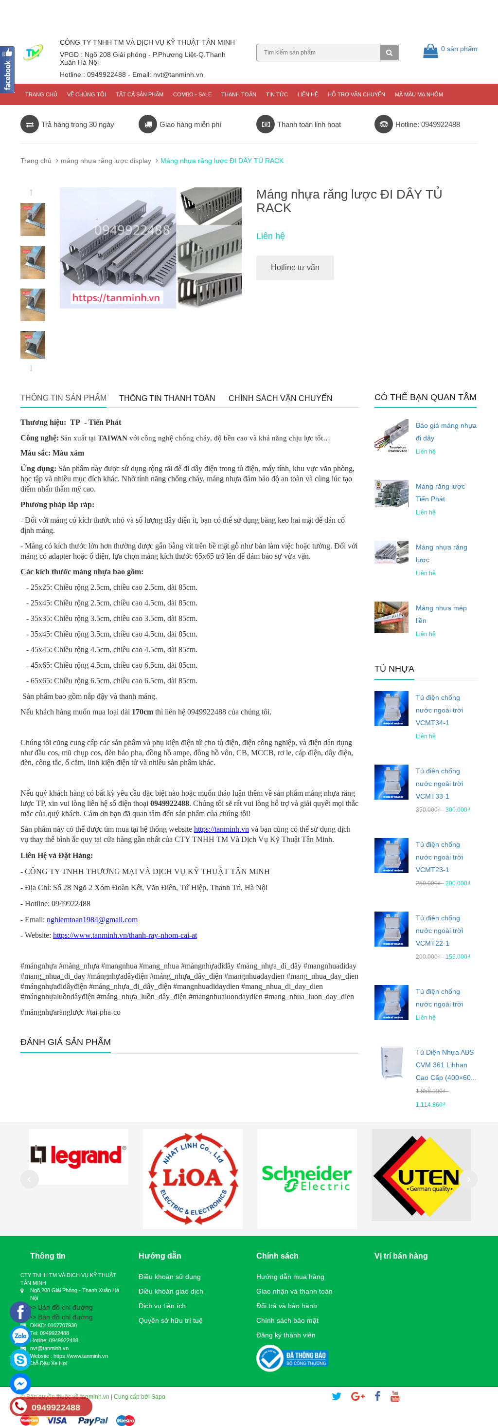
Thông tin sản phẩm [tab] (63, 398)
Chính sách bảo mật (287, 1320)
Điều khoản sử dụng (170, 1276)
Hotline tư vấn (295, 267)
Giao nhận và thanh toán (294, 1291)
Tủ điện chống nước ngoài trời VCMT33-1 (439, 783)
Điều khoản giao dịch (171, 1291)
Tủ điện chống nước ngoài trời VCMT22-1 (439, 930)
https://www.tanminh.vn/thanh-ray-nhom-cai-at (125, 935)
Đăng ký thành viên (286, 1335)
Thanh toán (238, 94)
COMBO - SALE (192, 94)
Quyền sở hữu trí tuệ (171, 1320)
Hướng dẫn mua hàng (290, 1276)
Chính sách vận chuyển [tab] (281, 398)
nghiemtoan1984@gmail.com (92, 919)
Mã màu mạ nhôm (419, 94)
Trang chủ (41, 94)
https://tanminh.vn (221, 829)
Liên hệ (308, 94)
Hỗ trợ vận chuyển (356, 94)
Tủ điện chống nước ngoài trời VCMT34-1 (439, 710)
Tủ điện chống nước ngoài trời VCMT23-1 (439, 857)
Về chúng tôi (86, 94)
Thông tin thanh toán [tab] (167, 398)
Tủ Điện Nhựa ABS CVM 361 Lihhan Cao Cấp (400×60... (446, 1064)
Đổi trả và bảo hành (286, 1306)
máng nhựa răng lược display (106, 161)
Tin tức (277, 94)
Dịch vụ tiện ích (162, 1306)
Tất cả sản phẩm (139, 94)
